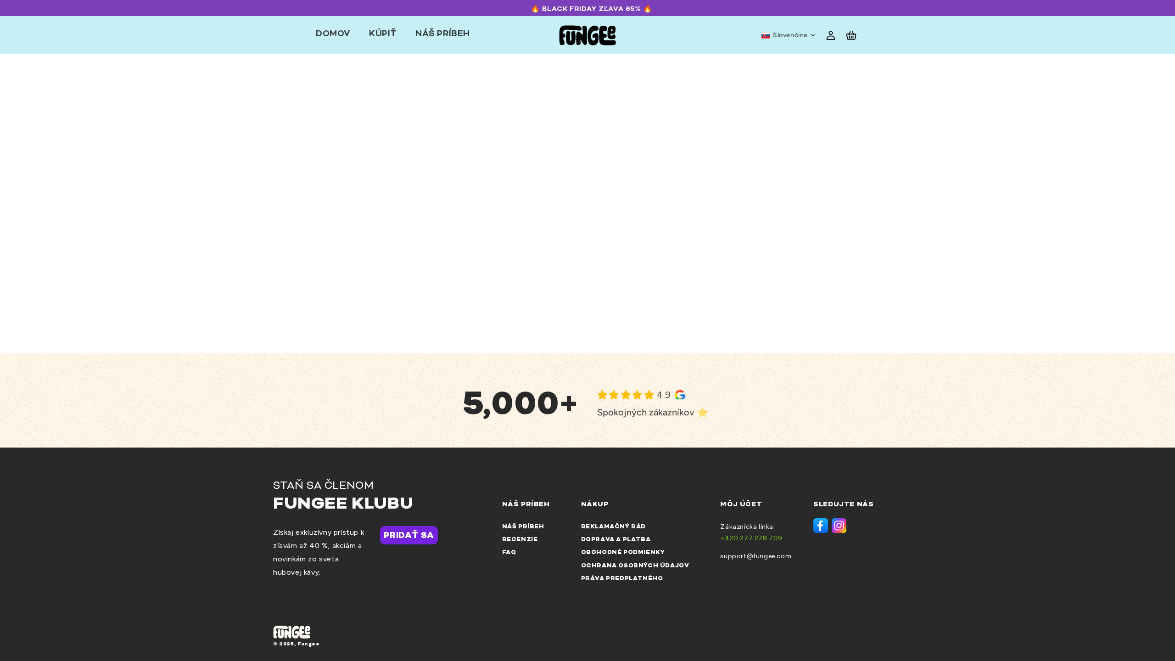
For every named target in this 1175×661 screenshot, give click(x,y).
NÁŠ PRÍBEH (523, 527)
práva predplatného (622, 579)
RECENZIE (520, 539)
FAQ (509, 552)
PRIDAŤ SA (409, 536)
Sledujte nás (843, 504)
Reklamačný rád (614, 527)
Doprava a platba (616, 539)
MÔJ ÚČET (741, 504)
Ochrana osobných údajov (635, 566)
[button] (789, 35)
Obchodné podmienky (623, 552)
